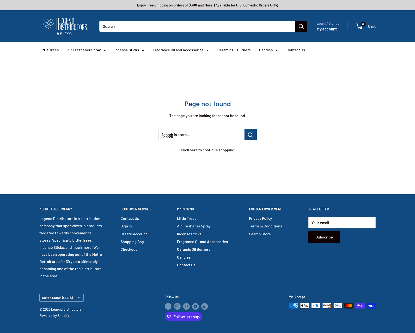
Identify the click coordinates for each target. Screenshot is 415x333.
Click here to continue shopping (207, 150)
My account (327, 28)
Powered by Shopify (54, 316)
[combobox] (197, 26)
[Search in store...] (250, 134)
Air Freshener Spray (84, 50)
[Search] (301, 26)
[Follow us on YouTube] (195, 306)
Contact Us (296, 50)
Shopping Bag (132, 241)
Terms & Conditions (265, 226)
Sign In (126, 226)
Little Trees (49, 50)
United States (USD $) (57, 298)
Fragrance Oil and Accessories (178, 50)
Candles (266, 50)
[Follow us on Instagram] (177, 306)
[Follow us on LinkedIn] (204, 306)
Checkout (129, 249)
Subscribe (324, 237)
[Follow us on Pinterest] (186, 306)
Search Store (260, 234)
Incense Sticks (127, 50)
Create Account (134, 234)
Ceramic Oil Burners (234, 50)
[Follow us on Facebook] (168, 306)
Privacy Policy (260, 218)
